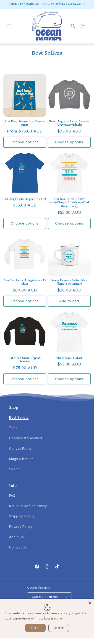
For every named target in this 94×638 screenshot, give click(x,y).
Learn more (53, 618)
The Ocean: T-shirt (69, 358)
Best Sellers (19, 417)
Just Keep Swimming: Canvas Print (25, 123)
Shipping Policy (21, 516)
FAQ (12, 496)
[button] (9, 26)
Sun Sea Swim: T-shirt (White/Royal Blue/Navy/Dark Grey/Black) (69, 203)
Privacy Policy (20, 527)
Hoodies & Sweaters (25, 438)
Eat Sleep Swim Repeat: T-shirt (25, 199)
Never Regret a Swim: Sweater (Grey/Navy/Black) (69, 123)
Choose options (25, 142)
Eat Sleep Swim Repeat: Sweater (25, 360)
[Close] (90, 603)
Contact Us (18, 547)
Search (15, 469)
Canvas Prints (20, 448)
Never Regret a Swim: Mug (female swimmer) (69, 282)
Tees (13, 428)
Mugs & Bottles (21, 459)
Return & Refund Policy (28, 506)
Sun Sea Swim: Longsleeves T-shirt (25, 282)
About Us (16, 537)
